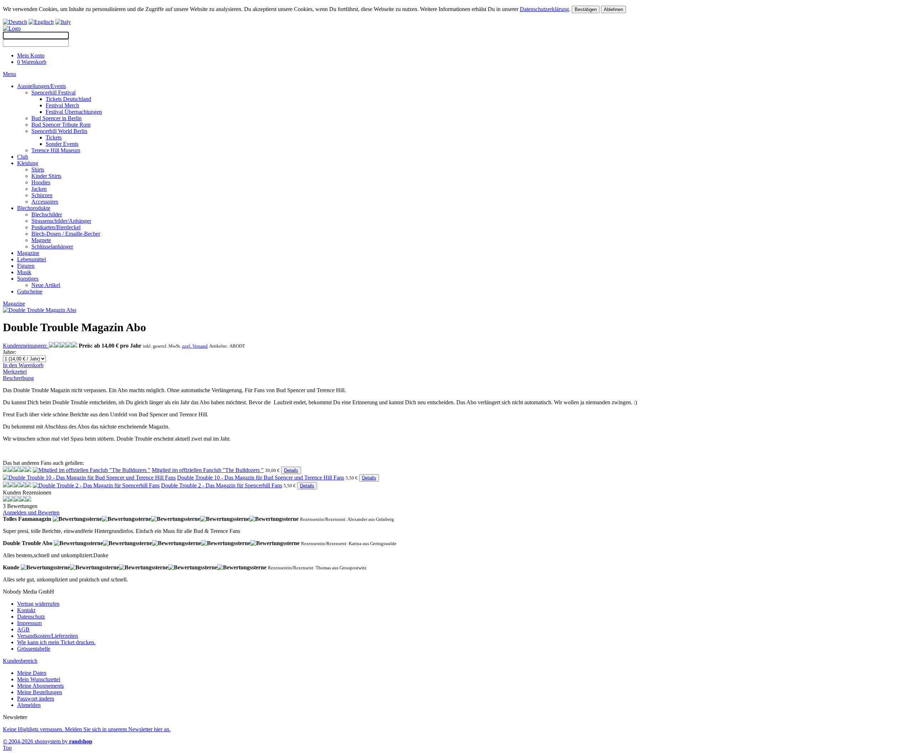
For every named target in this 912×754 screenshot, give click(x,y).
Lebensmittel (31, 259)
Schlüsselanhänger (52, 246)
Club (22, 157)
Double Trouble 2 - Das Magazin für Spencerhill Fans (221, 485)
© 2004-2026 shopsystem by (47, 741)
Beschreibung (18, 378)
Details (291, 470)
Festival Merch (62, 105)
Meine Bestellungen (39, 692)
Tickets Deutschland (68, 99)
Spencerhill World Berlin (59, 131)
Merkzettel (15, 372)
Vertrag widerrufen (38, 604)
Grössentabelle (33, 649)
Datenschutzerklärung (544, 9)
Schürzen (41, 195)
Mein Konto (31, 55)
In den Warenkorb (23, 365)
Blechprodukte (33, 208)
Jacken (39, 189)
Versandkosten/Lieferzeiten (47, 636)
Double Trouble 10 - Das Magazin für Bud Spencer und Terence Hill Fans (260, 478)
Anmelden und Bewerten (31, 512)
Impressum (29, 623)
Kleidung (27, 163)
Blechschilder (46, 214)
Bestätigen (586, 9)
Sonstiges (27, 279)
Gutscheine (29, 291)
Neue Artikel (45, 285)
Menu (9, 74)
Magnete (41, 240)
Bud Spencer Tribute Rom (60, 125)
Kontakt (26, 610)
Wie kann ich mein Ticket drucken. (56, 642)
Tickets (54, 137)
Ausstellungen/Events (41, 86)
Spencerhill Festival (53, 92)
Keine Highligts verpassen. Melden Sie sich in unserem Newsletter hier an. (87, 729)
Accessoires (44, 202)
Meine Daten (31, 673)
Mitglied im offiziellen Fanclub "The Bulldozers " (208, 470)
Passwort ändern (35, 699)
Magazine (28, 253)
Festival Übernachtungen (74, 112)
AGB (23, 629)
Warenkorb (31, 62)
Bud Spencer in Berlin (56, 118)
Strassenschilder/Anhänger (61, 221)
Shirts (37, 169)
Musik (24, 272)
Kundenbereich (20, 661)
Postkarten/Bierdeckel (56, 227)
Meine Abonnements (40, 686)
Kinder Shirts (46, 176)
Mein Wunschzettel (38, 679)
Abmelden (29, 705)
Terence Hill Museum (55, 150)
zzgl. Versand (195, 346)
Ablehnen (613, 9)
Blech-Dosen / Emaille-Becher (65, 234)
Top (7, 748)
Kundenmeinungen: (26, 346)
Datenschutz (31, 617)
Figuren (26, 266)
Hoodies (40, 182)
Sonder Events (62, 144)
